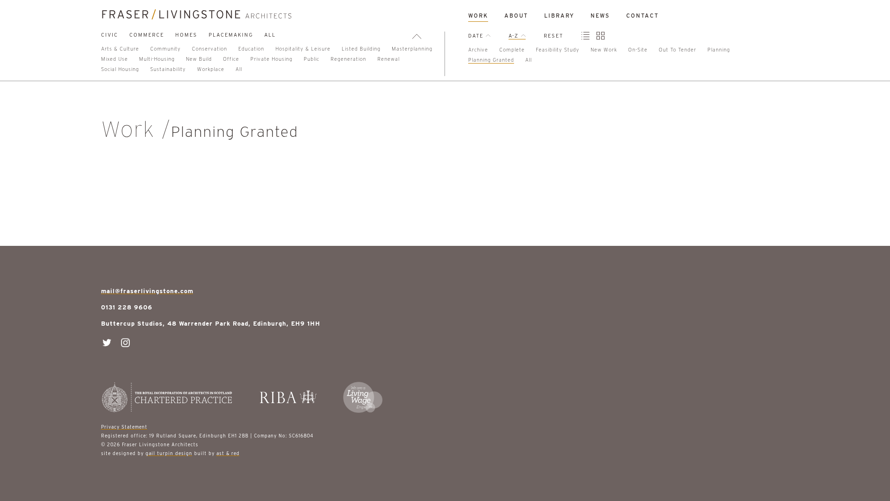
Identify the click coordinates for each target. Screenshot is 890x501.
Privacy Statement (124, 427)
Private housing (271, 59)
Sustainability (168, 69)
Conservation (209, 48)
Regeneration (348, 59)
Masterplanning (412, 48)
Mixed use (114, 59)
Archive (478, 49)
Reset (553, 35)
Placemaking (231, 35)
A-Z (515, 35)
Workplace (210, 69)
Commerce (146, 35)
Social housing (120, 69)
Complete (512, 49)
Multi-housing (157, 59)
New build (199, 59)
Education (251, 48)
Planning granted (491, 60)
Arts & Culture (120, 48)
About (516, 15)
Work (478, 15)
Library (559, 15)
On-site (638, 49)
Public (311, 59)
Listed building (361, 48)
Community (165, 48)
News (600, 15)
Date (477, 35)
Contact (642, 15)
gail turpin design (169, 453)
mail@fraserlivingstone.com (147, 291)
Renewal (388, 59)
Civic (109, 35)
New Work (604, 49)
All (270, 35)
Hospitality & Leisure (303, 48)
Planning (718, 49)
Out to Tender (677, 49)
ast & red (228, 453)
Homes (186, 35)
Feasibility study (557, 49)
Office (231, 59)
